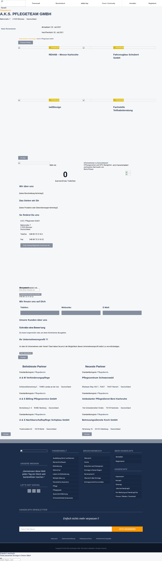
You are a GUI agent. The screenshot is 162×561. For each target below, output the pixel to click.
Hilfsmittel (56, 470)
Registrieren (152, 3)
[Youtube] (38, 491)
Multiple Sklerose (59, 478)
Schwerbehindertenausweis (63, 498)
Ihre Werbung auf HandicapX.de (127, 492)
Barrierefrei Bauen (59, 462)
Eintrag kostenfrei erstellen (94, 482)
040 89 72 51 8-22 (26, 297)
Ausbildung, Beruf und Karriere (63, 458)
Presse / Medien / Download (126, 496)
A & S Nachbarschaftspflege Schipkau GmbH (44, 420)
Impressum (120, 476)
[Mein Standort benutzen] (81, 292)
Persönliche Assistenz (61, 482)
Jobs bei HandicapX (123, 488)
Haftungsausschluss (86, 538)
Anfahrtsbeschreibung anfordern (30, 294)
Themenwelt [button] (36, 3)
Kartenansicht (89, 474)
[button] (122, 313)
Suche (86, 462)
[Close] (1, 558)
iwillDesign (55, 107)
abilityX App (84, 3)
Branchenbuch (24, 39)
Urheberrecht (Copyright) (103, 538)
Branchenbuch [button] (60, 3)
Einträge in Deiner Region (93, 470)
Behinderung (57, 466)
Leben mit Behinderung (61, 474)
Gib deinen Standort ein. (28, 288)
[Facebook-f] (29, 491)
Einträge (33, 39)
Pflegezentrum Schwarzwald (98, 377)
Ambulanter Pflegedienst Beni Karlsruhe (104, 398)
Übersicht (87, 458)
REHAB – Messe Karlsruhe (63, 54)
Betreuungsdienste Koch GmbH (99, 420)
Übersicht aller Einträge (92, 478)
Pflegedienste (5, 10)
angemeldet (31, 333)
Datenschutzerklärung (68, 538)
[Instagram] (34, 491)
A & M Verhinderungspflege (34, 377)
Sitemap (119, 484)
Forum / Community (108, 3)
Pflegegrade (57, 490)
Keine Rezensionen (8, 29)
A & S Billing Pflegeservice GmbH (38, 398)
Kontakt (118, 480)
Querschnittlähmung (60, 494)
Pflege (55, 486)
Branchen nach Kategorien (93, 466)
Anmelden (132, 3)
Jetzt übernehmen (26, 353)
